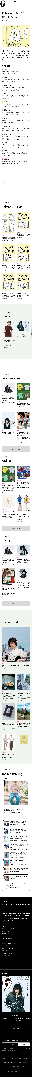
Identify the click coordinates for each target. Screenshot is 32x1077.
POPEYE (13, 1058)
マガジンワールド (10, 1071)
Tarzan (15, 1062)
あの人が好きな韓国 (6, 955)
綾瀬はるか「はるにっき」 (7, 941)
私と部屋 (4, 936)
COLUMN (16, 918)
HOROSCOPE (24, 918)
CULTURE (10, 916)
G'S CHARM (26, 913)
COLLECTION (17, 913)
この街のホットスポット (7, 953)
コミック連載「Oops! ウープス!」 (9, 943)
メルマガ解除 (4, 1053)
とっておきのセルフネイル (7, 931)
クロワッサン (19, 1058)
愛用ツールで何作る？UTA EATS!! (9, 948)
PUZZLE (4, 921)
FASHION (4, 913)
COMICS (9, 918)
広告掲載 (16, 1071)
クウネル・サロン (12, 1066)
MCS (23, 1066)
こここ (18, 1066)
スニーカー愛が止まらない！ (8, 928)
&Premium (10, 1062)
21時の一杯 (4, 950)
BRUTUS (8, 1058)
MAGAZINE (11, 921)
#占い (25, 190)
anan (4, 1058)
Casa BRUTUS (26, 1058)
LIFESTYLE (26, 916)
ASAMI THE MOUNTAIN (7, 938)
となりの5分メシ (5, 945)
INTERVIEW (18, 916)
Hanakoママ (25, 1062)
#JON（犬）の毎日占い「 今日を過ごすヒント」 (12, 190)
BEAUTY (4, 916)
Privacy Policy (22, 1071)
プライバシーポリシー (17, 1048)
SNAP (10, 913)
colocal (20, 1062)
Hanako (5, 1062)
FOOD (3, 918)
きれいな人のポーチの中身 (7, 933)
